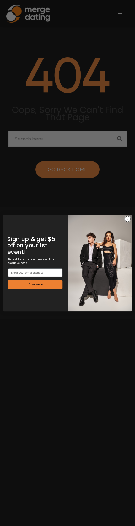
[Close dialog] (127, 219)
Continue (35, 284)
